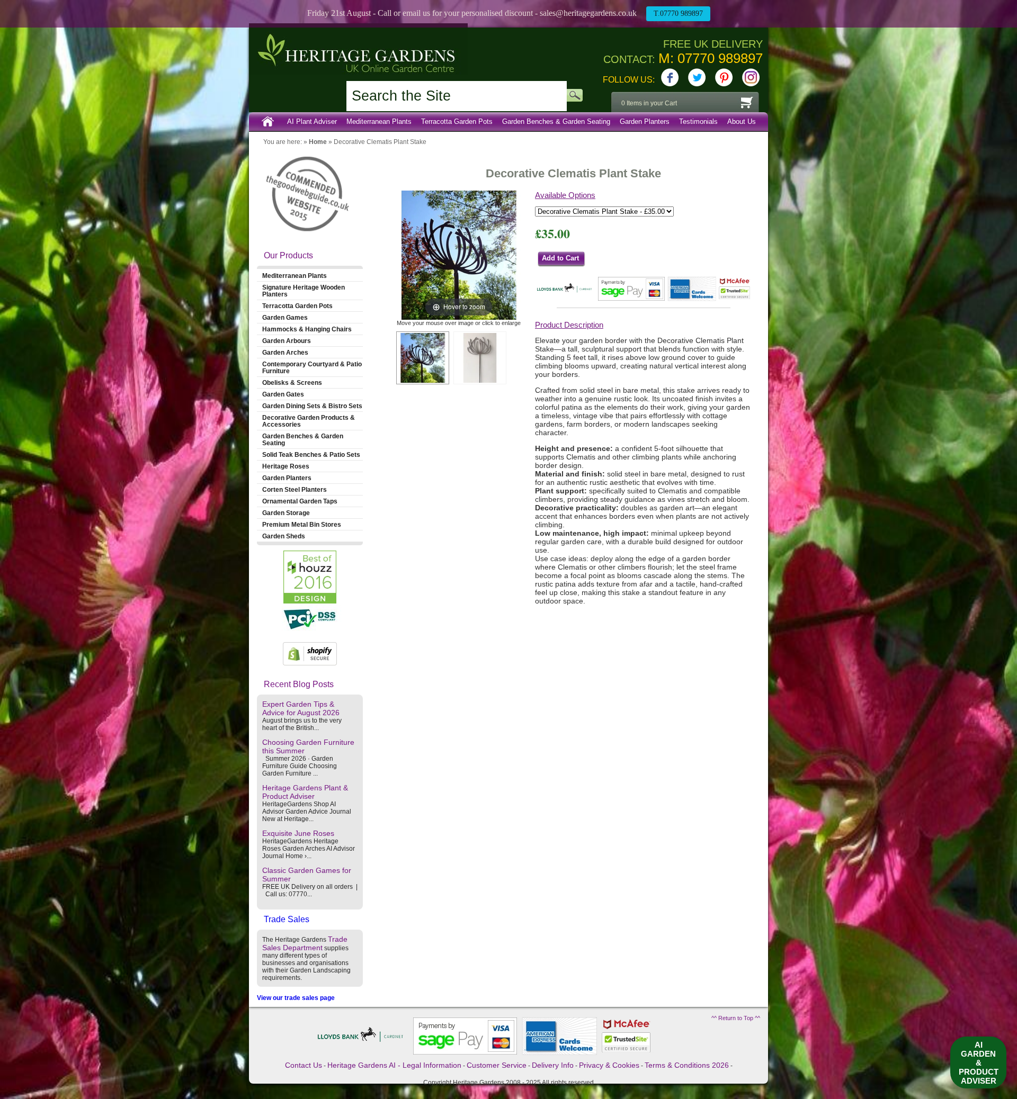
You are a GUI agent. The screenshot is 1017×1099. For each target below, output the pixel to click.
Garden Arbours (286, 340)
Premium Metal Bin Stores (301, 524)
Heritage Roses (285, 466)
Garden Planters (645, 121)
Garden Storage (286, 512)
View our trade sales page (296, 998)
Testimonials (698, 121)
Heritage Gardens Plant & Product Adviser (305, 791)
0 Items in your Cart (649, 103)
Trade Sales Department (304, 943)
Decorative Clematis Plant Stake (380, 142)
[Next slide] (512, 253)
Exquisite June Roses (298, 833)
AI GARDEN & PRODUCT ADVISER (978, 1062)
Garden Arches (285, 352)
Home (268, 121)
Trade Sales (286, 919)
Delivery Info (553, 1065)
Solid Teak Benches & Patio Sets (311, 454)
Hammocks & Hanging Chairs (307, 329)
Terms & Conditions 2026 (687, 1065)
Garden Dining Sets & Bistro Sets (312, 405)
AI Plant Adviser (312, 121)
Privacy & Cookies (609, 1065)
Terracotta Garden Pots (457, 121)
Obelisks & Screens (292, 382)
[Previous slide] (404, 253)
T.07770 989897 (678, 13)
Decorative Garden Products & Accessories (308, 421)
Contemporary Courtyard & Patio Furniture (312, 367)
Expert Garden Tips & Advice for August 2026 (301, 708)
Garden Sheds (283, 536)
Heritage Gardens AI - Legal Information (394, 1065)
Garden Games (285, 317)
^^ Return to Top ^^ (735, 1018)
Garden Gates (283, 394)
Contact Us (303, 1065)
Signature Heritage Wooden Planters (303, 291)
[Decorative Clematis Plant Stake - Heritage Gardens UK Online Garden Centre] (422, 357)
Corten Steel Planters (294, 489)
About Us (741, 121)
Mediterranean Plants (379, 121)
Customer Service (497, 1065)
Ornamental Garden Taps (299, 501)
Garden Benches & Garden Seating (556, 121)
